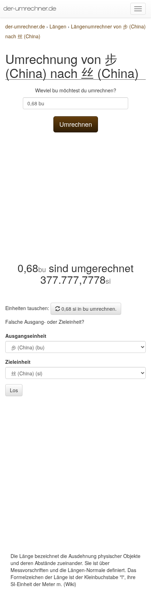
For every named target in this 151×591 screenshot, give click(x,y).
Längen (59, 26)
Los (14, 390)
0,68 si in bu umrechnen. (88, 308)
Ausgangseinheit (25, 335)
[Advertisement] (75, 195)
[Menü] (138, 9)
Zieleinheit (18, 361)
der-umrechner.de (25, 26)
